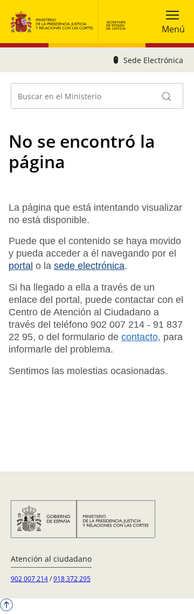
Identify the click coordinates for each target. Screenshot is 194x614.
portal (21, 265)
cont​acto (139, 337)
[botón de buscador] (167, 96)
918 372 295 (72, 578)
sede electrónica (89, 265)
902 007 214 (29, 578)
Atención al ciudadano (51, 559)
